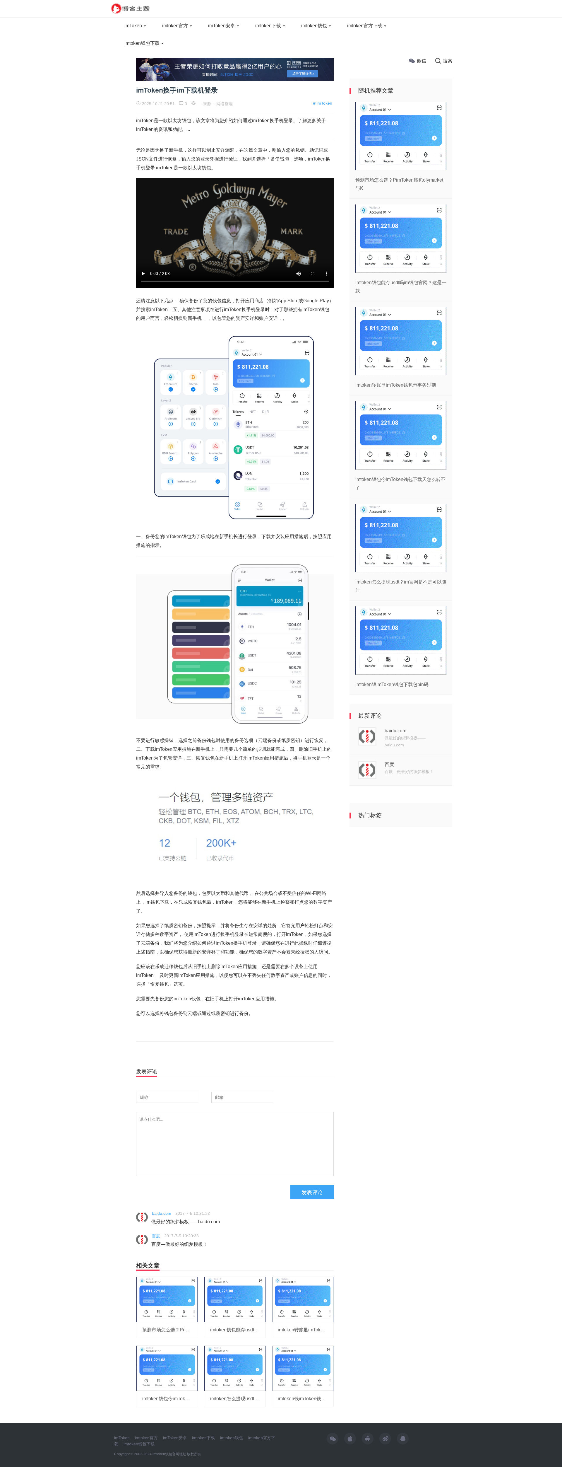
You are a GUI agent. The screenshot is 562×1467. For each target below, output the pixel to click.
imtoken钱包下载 (142, 43)
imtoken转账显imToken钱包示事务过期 (318, 1329)
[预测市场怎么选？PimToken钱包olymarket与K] (167, 1299)
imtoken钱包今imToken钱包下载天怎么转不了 (189, 1398)
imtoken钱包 (314, 25)
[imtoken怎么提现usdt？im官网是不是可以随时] (235, 1368)
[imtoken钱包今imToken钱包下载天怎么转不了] (167, 1368)
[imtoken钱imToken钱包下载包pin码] (302, 1368)
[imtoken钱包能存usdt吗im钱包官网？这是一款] (235, 1299)
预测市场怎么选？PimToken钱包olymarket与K (190, 1329)
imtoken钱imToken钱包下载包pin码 (314, 1398)
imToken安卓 (222, 25)
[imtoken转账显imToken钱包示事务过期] (302, 1299)
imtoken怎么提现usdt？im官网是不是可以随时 (258, 1398)
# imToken (322, 103)
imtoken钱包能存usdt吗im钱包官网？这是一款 (258, 1329)
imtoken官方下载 (365, 25)
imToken (133, 25)
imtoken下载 (268, 25)
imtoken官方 (175, 25)
